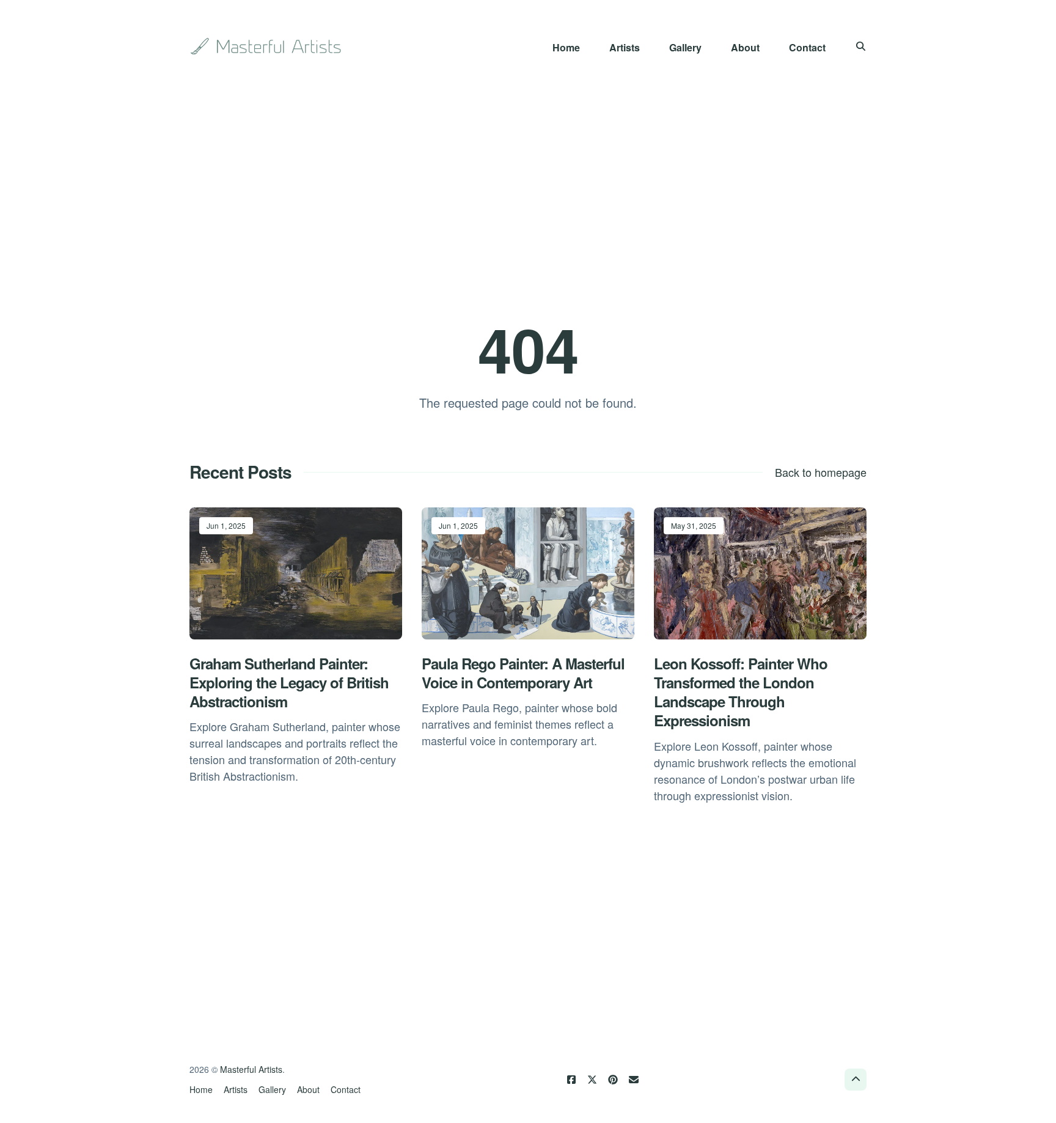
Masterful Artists (251, 1069)
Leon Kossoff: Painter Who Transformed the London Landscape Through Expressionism (740, 692)
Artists (624, 47)
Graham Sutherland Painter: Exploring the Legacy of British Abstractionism (289, 682)
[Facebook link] (571, 1079)
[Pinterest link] (613, 1079)
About (745, 47)
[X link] (592, 1079)
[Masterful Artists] (267, 46)
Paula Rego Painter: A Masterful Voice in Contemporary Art (523, 673)
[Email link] (633, 1079)
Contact (807, 47)
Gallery (685, 47)
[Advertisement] (528, 190)
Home (566, 47)
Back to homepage (821, 472)
